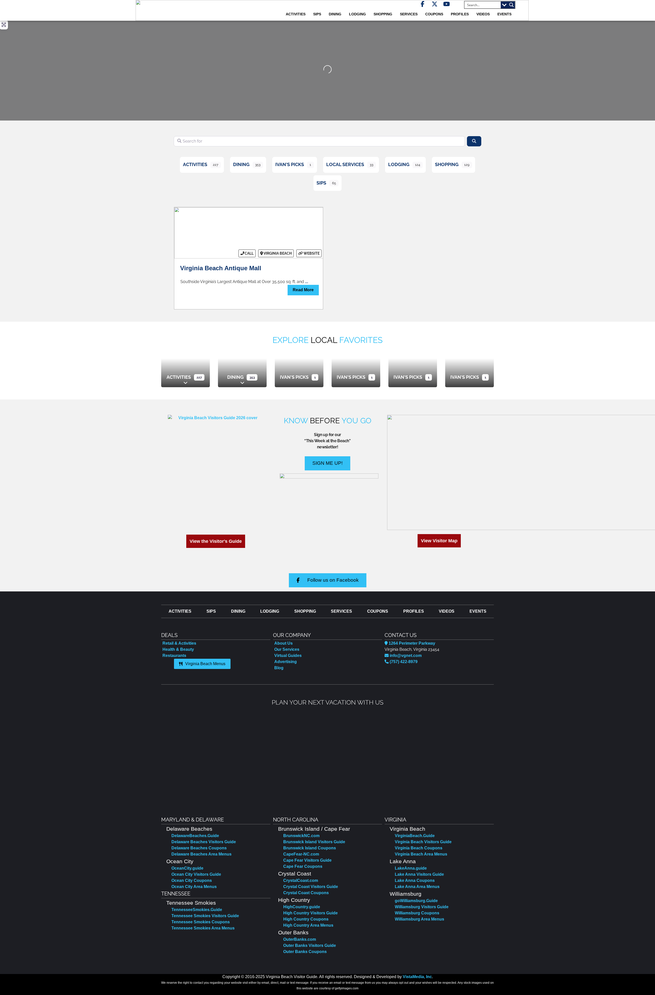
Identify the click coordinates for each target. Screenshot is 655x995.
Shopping (446, 164)
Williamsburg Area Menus (419, 919)
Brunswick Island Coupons (309, 848)
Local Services (345, 164)
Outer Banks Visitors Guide (309, 945)
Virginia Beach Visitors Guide (423, 842)
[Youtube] (447, 4)
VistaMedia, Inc (417, 977)
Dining (241, 164)
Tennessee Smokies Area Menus (203, 928)
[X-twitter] (435, 4)
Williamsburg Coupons (417, 913)
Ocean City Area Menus (194, 886)
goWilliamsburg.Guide (416, 901)
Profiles (460, 14)
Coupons (434, 14)
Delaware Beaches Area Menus (201, 854)
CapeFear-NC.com (301, 854)
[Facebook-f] (422, 4)
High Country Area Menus (308, 925)
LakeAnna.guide (411, 868)
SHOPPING (383, 14)
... (306, 281)
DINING (335, 14)
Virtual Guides (288, 655)
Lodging (398, 164)
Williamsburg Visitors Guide (422, 907)
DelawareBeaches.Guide (195, 836)
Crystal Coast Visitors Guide (310, 886)
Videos (483, 14)
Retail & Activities (179, 643)
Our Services (286, 649)
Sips (317, 14)
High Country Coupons (306, 919)
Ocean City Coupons (191, 880)
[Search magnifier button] (511, 4)
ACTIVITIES (295, 14)
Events (504, 14)
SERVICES (409, 14)
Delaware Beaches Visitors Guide (203, 842)
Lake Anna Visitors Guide (419, 874)
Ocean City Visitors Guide (196, 874)
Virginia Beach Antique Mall (220, 268)
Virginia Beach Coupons (418, 848)
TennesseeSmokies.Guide (196, 909)
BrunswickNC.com (301, 836)
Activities (195, 164)
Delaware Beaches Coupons (199, 848)
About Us (283, 643)
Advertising (285, 661)
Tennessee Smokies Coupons (200, 922)
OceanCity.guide (187, 868)
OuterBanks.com (299, 939)
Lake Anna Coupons (415, 880)
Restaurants (174, 655)
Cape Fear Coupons (302, 866)
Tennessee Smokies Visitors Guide (205, 916)
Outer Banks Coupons (305, 951)
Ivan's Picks (289, 164)
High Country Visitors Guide (310, 913)
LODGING (357, 14)
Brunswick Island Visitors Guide (314, 842)
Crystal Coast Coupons (306, 893)
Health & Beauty (178, 649)
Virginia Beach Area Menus (421, 854)
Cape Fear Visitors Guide (307, 860)
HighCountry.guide (301, 907)
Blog (278, 668)
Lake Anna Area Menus (417, 886)
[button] (166, 757)
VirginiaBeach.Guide (415, 836)
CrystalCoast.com (300, 880)
